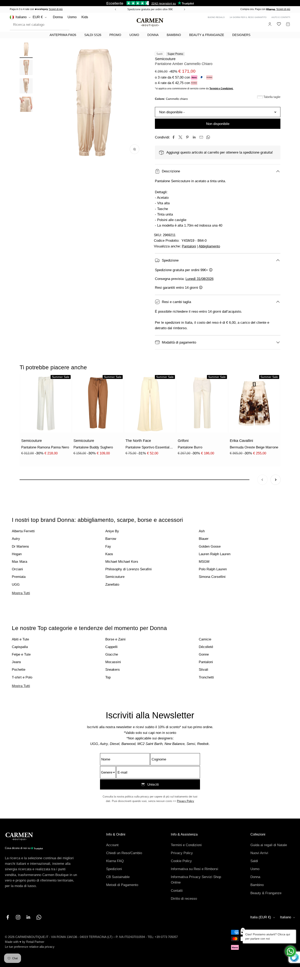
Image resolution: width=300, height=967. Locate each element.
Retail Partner (35, 941)
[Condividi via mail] (201, 137)
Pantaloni (189, 246)
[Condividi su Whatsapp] (208, 137)
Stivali (203, 670)
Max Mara (19, 562)
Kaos (109, 554)
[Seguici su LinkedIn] (28, 917)
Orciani (17, 569)
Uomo (72, 17)
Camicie (205, 639)
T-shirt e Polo (22, 677)
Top (108, 677)
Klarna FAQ (115, 861)
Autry (16, 539)
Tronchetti (206, 677)
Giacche (111, 654)
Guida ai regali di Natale (268, 845)
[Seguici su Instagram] (18, 917)
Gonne (204, 654)
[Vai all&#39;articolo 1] (26, 50)
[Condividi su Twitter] (180, 137)
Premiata (19, 577)
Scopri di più (56, 9)
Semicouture (165, 59)
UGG (16, 584)
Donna (58, 17)
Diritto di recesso (184, 899)
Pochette (18, 670)
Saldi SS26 (92, 35)
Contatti (177, 891)
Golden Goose (210, 546)
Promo (115, 35)
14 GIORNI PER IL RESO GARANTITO (248, 17)
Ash (202, 531)
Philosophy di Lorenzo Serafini (128, 569)
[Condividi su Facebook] (173, 137)
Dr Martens (20, 546)
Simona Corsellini (212, 577)
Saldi (254, 861)
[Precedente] (115, 9)
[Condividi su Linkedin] (194, 137)
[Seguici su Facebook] (7, 917)
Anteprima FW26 (63, 35)
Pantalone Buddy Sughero (93, 447)
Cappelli (111, 647)
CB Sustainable (118, 877)
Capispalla (20, 647)
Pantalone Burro (190, 447)
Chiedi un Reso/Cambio (124, 853)
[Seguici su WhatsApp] (39, 917)
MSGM (204, 562)
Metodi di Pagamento (122, 885)
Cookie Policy (181, 861)
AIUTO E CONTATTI (280, 17)
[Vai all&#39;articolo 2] (26, 68)
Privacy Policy (185, 801)
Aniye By (112, 531)
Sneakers (112, 670)
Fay (108, 546)
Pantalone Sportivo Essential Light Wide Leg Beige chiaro (147, 447)
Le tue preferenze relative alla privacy (29, 946)
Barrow (110, 539)
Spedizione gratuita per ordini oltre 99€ (150, 9)
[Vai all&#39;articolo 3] (26, 86)
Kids (84, 17)
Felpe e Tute (21, 654)
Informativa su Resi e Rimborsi (194, 869)
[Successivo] (185, 9)
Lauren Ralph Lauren (214, 554)
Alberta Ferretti (23, 531)
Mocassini (113, 662)
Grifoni (183, 441)
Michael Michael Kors (121, 562)
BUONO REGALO (216, 17)
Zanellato (112, 584)
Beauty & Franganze (206, 35)
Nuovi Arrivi (259, 853)
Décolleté (206, 647)
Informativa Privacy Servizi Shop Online (196, 879)
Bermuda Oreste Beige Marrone (254, 447)
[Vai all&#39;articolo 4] (26, 105)
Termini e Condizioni (186, 845)
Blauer (204, 539)
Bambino (174, 35)
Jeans (16, 662)
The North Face (138, 441)
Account (112, 845)
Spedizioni (114, 869)
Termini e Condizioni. (221, 88)
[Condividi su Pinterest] (187, 137)
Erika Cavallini (241, 441)
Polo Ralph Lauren (213, 569)
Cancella (59, 25)
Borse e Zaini (115, 639)
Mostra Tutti (21, 593)
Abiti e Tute (20, 639)
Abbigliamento (209, 246)
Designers (241, 35)
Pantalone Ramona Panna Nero (45, 447)
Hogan (17, 554)
